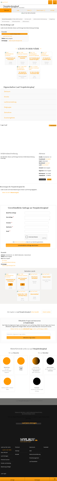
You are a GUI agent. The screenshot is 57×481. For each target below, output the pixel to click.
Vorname (8, 222)
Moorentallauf (34, 294)
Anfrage (52, 10)
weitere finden (21, 368)
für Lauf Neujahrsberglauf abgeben (6, 370)
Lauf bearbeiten (33, 461)
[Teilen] (51, 479)
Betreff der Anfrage (11, 213)
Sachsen (47, 163)
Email (7, 231)
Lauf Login (3, 473)
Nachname (9, 227)
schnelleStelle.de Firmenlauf (10, 58)
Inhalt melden (47, 312)
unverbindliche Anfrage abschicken (28, 245)
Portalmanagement (34, 458)
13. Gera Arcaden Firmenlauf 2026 (34, 72)
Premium (17, 447)
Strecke (6, 97)
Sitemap (17, 450)
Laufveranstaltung (10, 102)
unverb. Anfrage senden (15, 34)
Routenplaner (53, 125)
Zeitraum (7, 91)
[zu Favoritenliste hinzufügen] (2, 14)
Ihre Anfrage (9, 217)
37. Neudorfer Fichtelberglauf (46, 58)
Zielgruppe (7, 107)
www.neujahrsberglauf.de (15, 40)
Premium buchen (5, 459)
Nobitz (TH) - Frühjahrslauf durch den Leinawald (22, 295)
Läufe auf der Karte (6, 447)
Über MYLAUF (4, 452)
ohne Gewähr (35, 312)
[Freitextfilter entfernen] (50, 2)
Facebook (46, 447)
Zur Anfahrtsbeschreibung (8, 262)
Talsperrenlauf (46, 277)
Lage (18, 10)
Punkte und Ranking (6, 463)
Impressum (32, 447)
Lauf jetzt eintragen (29, 423)
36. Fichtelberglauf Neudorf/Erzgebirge (34, 59)
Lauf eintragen (4, 456)
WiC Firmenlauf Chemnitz (22, 57)
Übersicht (6, 10)
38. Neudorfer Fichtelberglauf (22, 72)
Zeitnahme (7, 112)
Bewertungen (40, 10)
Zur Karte (4, 260)
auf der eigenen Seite (50, 369)
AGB (30, 450)
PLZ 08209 (47, 159)
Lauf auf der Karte (7, 36)
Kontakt (49, 179)
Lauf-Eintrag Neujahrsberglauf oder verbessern (36, 370)
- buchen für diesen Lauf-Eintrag (37, 389)
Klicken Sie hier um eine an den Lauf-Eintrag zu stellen (29, 329)
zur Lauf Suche (1, 6)
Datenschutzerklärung (20, 242)
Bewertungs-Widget (6, 466)
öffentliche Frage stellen (29, 337)
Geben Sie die (10, 192)
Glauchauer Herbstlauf (34, 277)
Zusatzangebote (9, 118)
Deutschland (45, 165)
